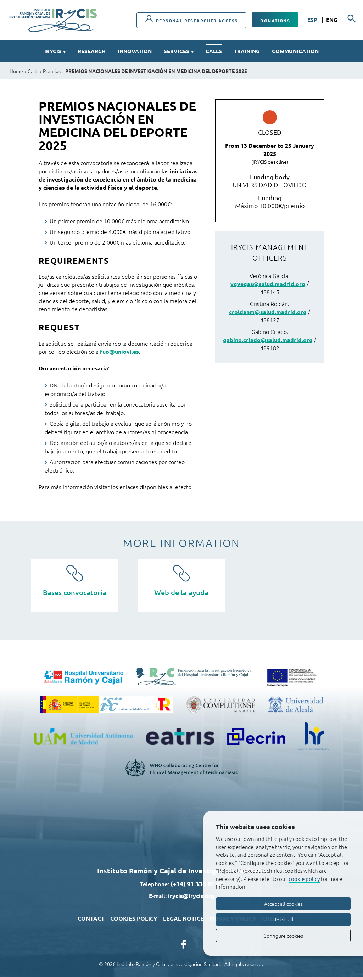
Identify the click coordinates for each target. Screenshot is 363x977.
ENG (331, 19)
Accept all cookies (283, 903)
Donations (275, 20)
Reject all (283, 919)
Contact (91, 918)
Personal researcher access (196, 20)
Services (179, 51)
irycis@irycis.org (191, 895)
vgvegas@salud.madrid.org (267, 283)
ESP (313, 19)
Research (92, 51)
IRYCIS (55, 51)
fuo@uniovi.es (119, 351)
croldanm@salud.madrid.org (268, 312)
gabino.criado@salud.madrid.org (268, 340)
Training (247, 51)
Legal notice (183, 918)
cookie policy (304, 878)
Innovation (135, 51)
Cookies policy (133, 918)
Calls (214, 51)
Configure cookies (283, 935)
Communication (295, 51)
